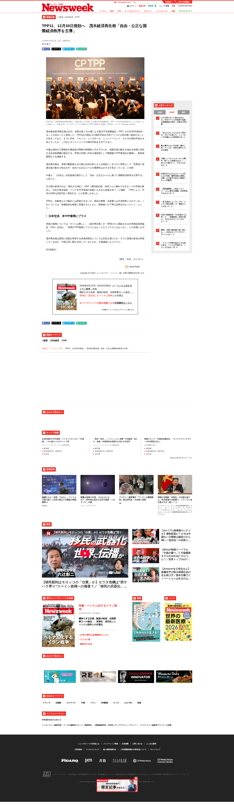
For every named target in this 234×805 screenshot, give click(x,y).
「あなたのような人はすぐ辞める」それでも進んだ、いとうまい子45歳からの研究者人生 (173, 135)
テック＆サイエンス (132, 11)
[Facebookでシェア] (46, 49)
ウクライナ (71, 703)
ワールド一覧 (56, 348)
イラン (93, 703)
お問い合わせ (137, 744)
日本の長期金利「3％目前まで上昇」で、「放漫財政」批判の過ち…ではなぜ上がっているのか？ (174, 218)
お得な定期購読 (183, 2)
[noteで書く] (81, 49)
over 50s (128, 703)
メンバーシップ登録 (110, 744)
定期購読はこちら (123, 303)
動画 (173, 6)
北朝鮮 (58, 703)
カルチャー (148, 11)
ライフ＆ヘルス (162, 11)
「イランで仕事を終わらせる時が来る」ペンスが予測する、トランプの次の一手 (173, 245)
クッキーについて (92, 749)
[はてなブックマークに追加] (68, 49)
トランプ (46, 703)
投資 (139, 703)
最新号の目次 (86, 644)
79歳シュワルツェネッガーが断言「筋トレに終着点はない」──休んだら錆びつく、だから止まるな (173, 161)
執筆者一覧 (152, 6)
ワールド (103, 11)
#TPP (77, 17)
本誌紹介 (168, 2)
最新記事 (142, 6)
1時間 (160, 112)
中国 (83, 703)
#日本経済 (69, 17)
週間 (183, 112)
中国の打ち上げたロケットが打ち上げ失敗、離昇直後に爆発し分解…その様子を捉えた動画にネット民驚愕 (173, 177)
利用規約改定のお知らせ (51, 720)
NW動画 (104, 703)
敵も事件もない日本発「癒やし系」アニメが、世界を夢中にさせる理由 (173, 148)
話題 (173, 11)
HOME (44, 348)
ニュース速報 (164, 6)
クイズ (116, 703)
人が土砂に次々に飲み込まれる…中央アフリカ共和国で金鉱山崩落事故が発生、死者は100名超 (174, 121)
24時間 (171, 112)
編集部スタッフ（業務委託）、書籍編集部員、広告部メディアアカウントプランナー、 (105, 725)
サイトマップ (155, 749)
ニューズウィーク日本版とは (88, 744)
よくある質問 (151, 744)
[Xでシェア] (56, 49)
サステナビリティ (185, 11)
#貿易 (60, 17)
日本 (119, 11)
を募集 (169, 725)
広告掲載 (125, 744)
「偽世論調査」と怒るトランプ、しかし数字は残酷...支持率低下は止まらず (174, 191)
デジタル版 (85, 639)
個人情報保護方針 (109, 749)
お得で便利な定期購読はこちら (94, 635)
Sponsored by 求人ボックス (181, 458)
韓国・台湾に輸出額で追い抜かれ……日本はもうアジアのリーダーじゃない (173, 232)
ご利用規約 (78, 749)
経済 (112, 11)
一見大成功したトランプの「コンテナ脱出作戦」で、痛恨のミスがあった (173, 204)
